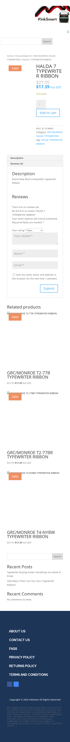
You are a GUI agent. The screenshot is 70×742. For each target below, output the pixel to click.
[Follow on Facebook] (9, 684)
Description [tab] (16, 158)
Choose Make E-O (23, 55)
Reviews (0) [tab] (16, 163)
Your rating (19, 230)
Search (57, 556)
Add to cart (48, 113)
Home (10, 55)
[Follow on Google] (16, 684)
